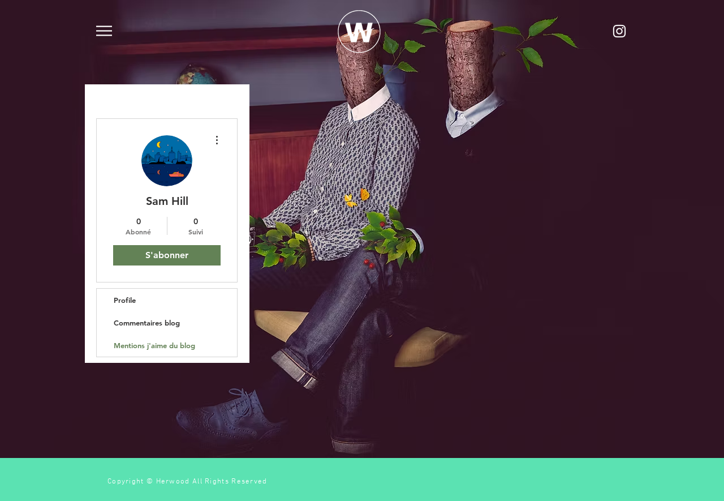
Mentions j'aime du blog (154, 345)
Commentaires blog (147, 322)
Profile (125, 300)
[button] (104, 30)
